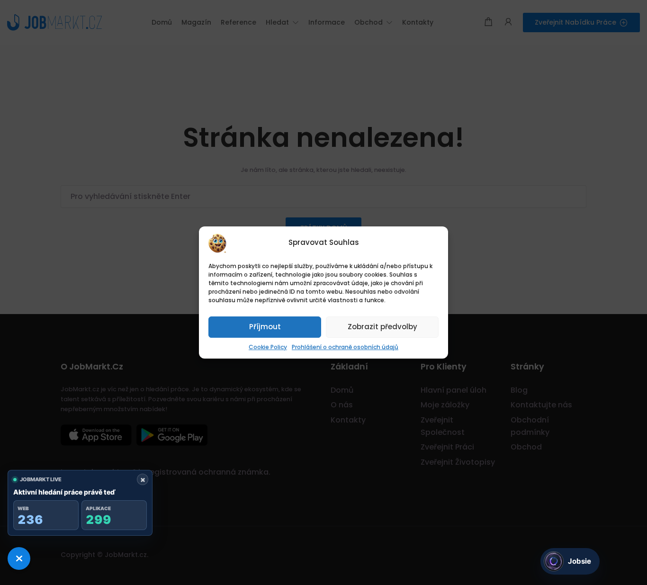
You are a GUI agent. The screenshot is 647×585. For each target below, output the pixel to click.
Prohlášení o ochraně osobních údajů (345, 347)
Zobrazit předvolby (382, 327)
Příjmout (265, 327)
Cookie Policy (268, 347)
